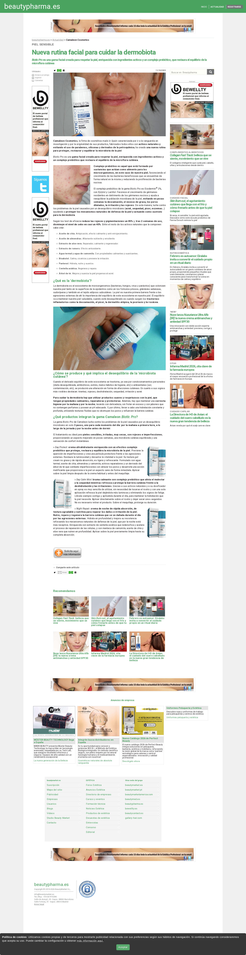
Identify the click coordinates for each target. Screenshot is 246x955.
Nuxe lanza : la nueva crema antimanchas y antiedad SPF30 (191, 318)
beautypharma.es (32, 6)
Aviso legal (39, 904)
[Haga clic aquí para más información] (67, 557)
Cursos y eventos (95, 799)
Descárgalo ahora (131, 761)
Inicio (204, 7)
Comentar (39, 80)
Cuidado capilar (180, 411)
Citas (173, 363)
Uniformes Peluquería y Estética (184, 708)
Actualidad (217, 7)
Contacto (51, 823)
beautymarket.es (134, 785)
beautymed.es (132, 799)
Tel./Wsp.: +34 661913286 (45, 897)
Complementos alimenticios (187, 152)
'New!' (173, 312)
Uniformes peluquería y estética (182, 717)
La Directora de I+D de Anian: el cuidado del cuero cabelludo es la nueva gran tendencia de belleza (190, 418)
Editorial (90, 832)
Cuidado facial (179, 198)
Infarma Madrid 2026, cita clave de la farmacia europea (191, 368)
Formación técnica (95, 804)
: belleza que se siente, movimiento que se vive (190, 156)
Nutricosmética (179, 253)
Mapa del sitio (54, 790)
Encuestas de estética (98, 818)
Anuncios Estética (95, 790)
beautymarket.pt (133, 790)
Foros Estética (94, 785)
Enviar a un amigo (42, 75)
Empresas (52, 799)
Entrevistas (92, 823)
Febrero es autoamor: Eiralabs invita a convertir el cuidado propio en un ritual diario (191, 259)
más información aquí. (90, 940)
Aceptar (123, 947)
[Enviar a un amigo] (62, 573)
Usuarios (51, 804)
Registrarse (234, 7)
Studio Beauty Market (58, 818)
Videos (50, 813)
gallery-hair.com (133, 818)
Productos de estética (98, 813)
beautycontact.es (134, 813)
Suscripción (53, 785)
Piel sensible (43, 44)
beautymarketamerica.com (139, 794)
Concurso (91, 827)
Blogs (50, 809)
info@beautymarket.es (44, 894)
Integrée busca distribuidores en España (95, 741)
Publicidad (52, 794)
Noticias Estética (95, 809)
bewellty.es (131, 809)
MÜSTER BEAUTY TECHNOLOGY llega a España (54, 741)
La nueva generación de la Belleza (51, 760)
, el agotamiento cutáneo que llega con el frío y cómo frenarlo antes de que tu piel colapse (191, 206)
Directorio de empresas (98, 794)
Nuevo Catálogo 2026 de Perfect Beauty (140, 739)
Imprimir (38, 78)
